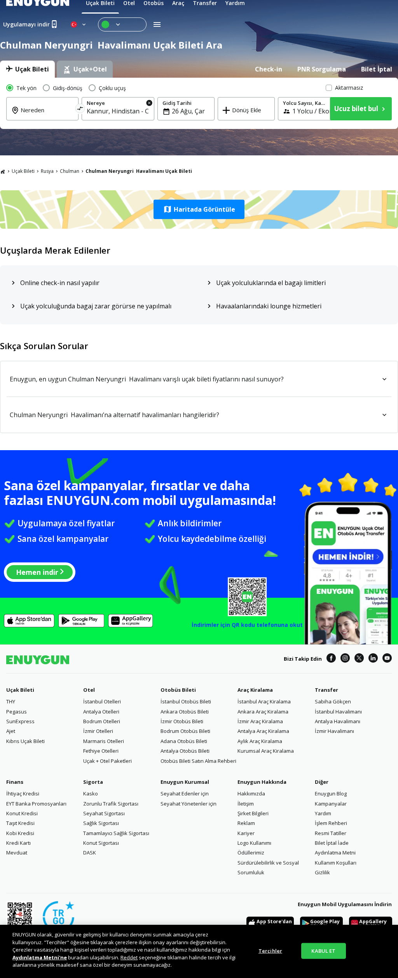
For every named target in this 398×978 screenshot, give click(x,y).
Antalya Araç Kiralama (263, 730)
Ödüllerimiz (250, 852)
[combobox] (47, 115)
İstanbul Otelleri (102, 701)
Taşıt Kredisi (20, 823)
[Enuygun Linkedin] (373, 659)
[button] (199, 209)
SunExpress (20, 721)
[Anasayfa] (2, 171)
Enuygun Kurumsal (185, 781)
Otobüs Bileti (178, 689)
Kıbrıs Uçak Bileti (25, 741)
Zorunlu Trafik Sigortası (110, 803)
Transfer (326, 689)
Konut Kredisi (22, 813)
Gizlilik (322, 872)
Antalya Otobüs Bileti (185, 750)
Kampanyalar (331, 803)
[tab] (27, 69)
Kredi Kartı (18, 842)
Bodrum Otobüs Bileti (185, 730)
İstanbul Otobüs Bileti (186, 701)
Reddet (129, 957)
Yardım (323, 813)
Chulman (69, 171)
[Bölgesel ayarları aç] (79, 24)
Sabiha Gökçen (333, 701)
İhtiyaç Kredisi (22, 793)
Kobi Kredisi (20, 833)
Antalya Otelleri (101, 711)
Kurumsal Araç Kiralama (265, 750)
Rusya (47, 171)
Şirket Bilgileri (253, 813)
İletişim (245, 803)
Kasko (90, 793)
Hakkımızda (251, 793)
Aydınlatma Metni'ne (39, 957)
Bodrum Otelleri (101, 721)
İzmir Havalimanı (334, 730)
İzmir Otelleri (98, 730)
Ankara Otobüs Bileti (185, 711)
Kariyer (246, 833)
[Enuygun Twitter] (359, 659)
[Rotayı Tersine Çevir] (80, 110)
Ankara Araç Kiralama (262, 711)
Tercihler (270, 950)
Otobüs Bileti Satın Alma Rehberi (198, 760)
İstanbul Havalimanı (338, 711)
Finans (14, 781)
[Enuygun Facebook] (331, 659)
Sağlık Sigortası (101, 823)
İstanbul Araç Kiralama (264, 701)
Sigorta (93, 781)
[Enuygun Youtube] (387, 659)
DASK (89, 852)
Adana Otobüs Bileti (184, 741)
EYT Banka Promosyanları (36, 803)
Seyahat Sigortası (104, 813)
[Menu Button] (122, 24)
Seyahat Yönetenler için (188, 803)
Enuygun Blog (331, 793)
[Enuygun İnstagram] (345, 659)
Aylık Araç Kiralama (259, 741)
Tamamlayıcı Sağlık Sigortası (116, 833)
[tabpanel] (199, 103)
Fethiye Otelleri (101, 750)
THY (10, 701)
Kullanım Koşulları (335, 862)
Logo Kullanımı (254, 842)
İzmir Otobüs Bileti (182, 721)
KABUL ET (323, 950)
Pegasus (16, 711)
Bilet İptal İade (332, 842)
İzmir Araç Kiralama (260, 721)
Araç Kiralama (255, 689)
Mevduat (16, 852)
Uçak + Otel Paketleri (107, 760)
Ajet (10, 730)
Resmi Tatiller (330, 833)
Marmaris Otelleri (103, 741)
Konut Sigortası (101, 842)
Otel (89, 689)
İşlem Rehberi (331, 823)
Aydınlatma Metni (335, 852)
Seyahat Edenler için (185, 793)
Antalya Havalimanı (337, 721)
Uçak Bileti (23, 171)
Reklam (246, 823)
